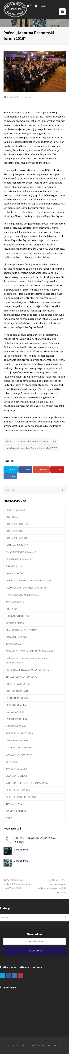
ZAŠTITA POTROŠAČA (18, 790)
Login (43, 5)
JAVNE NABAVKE (15, 601)
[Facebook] (8, 975)
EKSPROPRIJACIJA (16, 705)
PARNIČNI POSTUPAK (18, 697)
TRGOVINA (11, 608)
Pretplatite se (34, 950)
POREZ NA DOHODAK (17, 523)
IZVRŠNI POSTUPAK (17, 719)
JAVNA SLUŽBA (14, 804)
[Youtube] (20, 975)
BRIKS (9, 441)
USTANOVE (12, 761)
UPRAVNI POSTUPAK (17, 740)
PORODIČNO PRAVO (17, 691)
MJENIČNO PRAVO (16, 726)
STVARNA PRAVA (15, 623)
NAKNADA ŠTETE (15, 712)
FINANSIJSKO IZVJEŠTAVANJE (22, 594)
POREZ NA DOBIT (15, 530)
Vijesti (28, 96)
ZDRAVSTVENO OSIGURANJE (21, 676)
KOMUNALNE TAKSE (17, 545)
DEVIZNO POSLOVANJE (18, 559)
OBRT (9, 818)
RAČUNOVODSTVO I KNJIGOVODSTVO (26, 587)
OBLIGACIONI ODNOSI (18, 615)
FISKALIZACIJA (14, 566)
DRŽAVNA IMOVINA (16, 637)
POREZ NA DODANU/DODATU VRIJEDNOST (29, 580)
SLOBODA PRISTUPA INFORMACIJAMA (27, 782)
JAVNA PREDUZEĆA (16, 768)
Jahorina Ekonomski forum (33, 441)
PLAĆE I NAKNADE (16, 509)
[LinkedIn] (14, 975)
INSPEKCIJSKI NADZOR (18, 747)
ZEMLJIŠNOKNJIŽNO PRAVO (21, 630)
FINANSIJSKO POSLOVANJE (21, 552)
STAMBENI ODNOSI (16, 775)
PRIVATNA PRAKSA (16, 811)
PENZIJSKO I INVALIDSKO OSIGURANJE (27, 669)
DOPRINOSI (12, 516)
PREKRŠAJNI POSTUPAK (19, 733)
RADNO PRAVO (14, 644)
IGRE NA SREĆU (14, 573)
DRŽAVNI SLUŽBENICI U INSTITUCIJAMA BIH (30, 651)
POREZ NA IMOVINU (17, 538)
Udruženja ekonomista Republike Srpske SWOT (31, 448)
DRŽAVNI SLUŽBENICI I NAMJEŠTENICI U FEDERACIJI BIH (28, 660)
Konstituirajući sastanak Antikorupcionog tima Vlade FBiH (18, 884)
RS (54, 441)
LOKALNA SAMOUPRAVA (19, 754)
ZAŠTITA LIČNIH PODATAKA (21, 797)
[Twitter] (2, 975)
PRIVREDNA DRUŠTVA (18, 683)
